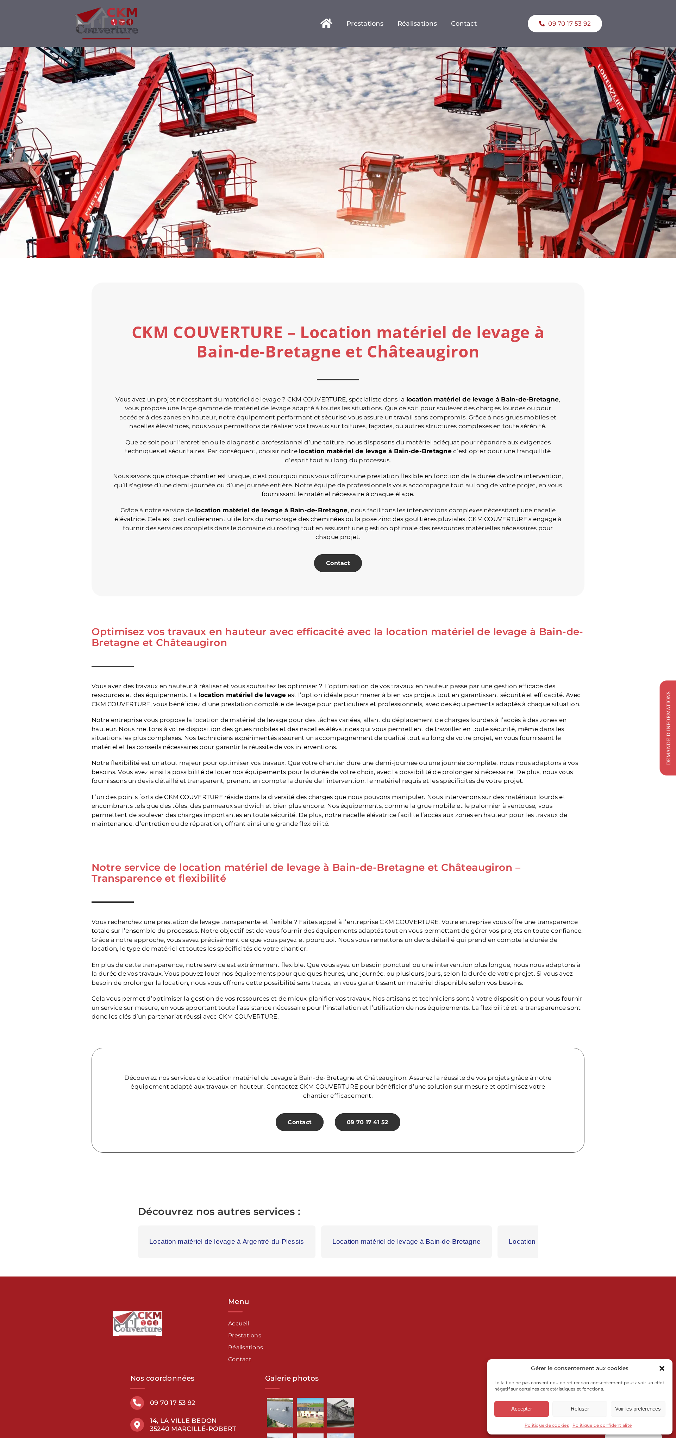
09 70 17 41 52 (367, 1122)
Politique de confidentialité (602, 1425)
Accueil (238, 1323)
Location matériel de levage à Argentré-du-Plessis (226, 1241)
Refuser (580, 1409)
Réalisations (245, 1347)
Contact (338, 563)
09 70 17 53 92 (172, 1403)
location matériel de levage (343, 451)
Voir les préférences (638, 1409)
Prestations (244, 1335)
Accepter (521, 1409)
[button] (661, 1368)
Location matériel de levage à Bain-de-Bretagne (406, 1241)
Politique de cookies (547, 1425)
